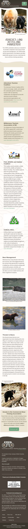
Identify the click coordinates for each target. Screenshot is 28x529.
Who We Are (18, 514)
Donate (4, 517)
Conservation (11, 517)
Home (3, 514)
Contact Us (11, 520)
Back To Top (14, 524)
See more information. (9, 208)
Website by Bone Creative (16, 527)
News (18, 517)
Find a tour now (8, 469)
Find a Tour (9, 514)
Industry (4, 520)
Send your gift (14, 429)
